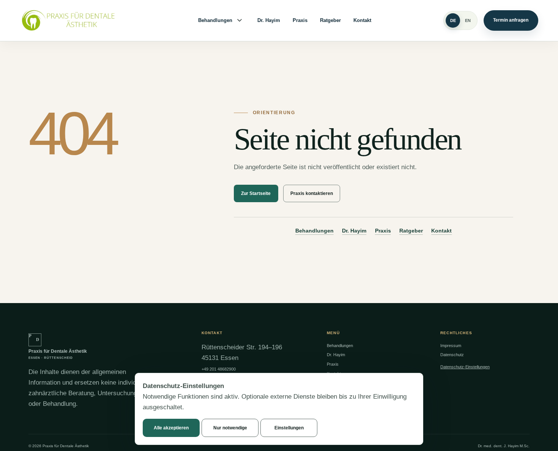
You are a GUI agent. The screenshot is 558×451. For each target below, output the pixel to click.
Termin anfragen (510, 20)
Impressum (450, 345)
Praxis (300, 20)
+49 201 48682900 (219, 369)
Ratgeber (330, 20)
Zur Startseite (256, 193)
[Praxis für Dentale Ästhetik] (73, 20)
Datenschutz (452, 354)
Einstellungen (289, 428)
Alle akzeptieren (171, 428)
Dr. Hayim (268, 20)
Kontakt (362, 20)
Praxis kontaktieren (311, 193)
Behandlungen (215, 20)
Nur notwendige (230, 428)
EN (468, 20)
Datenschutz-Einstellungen (465, 367)
